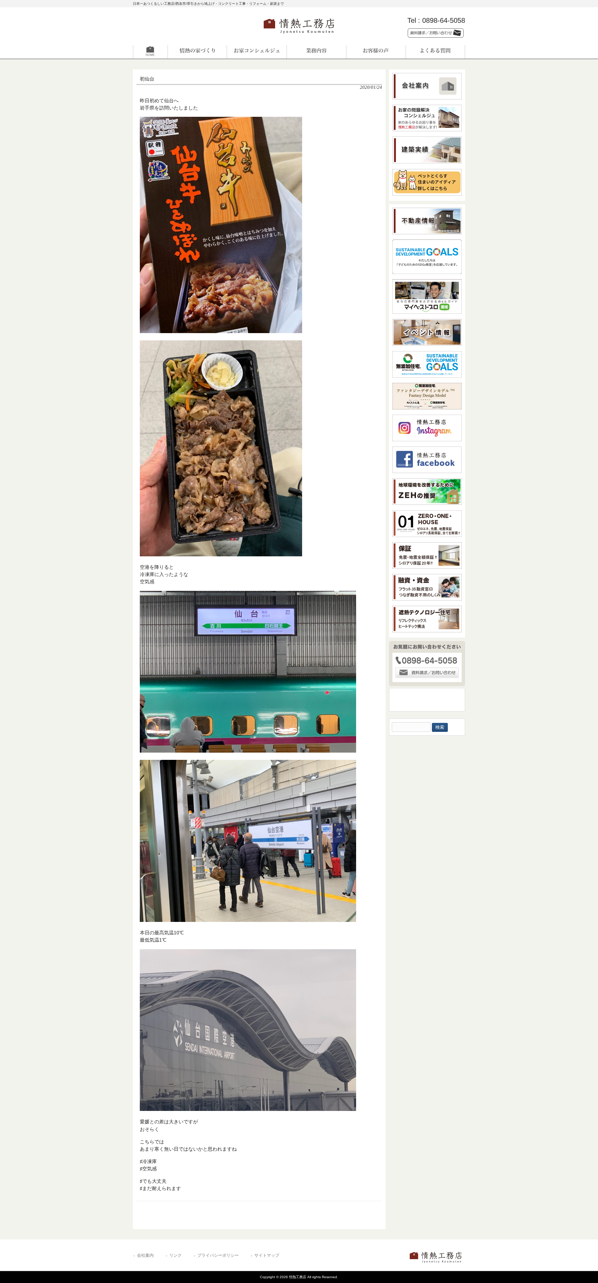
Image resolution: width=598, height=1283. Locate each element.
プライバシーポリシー (218, 1255)
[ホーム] (162, 52)
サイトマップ (266, 1255)
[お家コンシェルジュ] (257, 52)
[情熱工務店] (299, 36)
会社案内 (145, 1255)
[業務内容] (316, 52)
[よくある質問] (435, 52)
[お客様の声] (376, 52)
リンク (175, 1255)
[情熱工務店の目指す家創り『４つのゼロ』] (197, 52)
